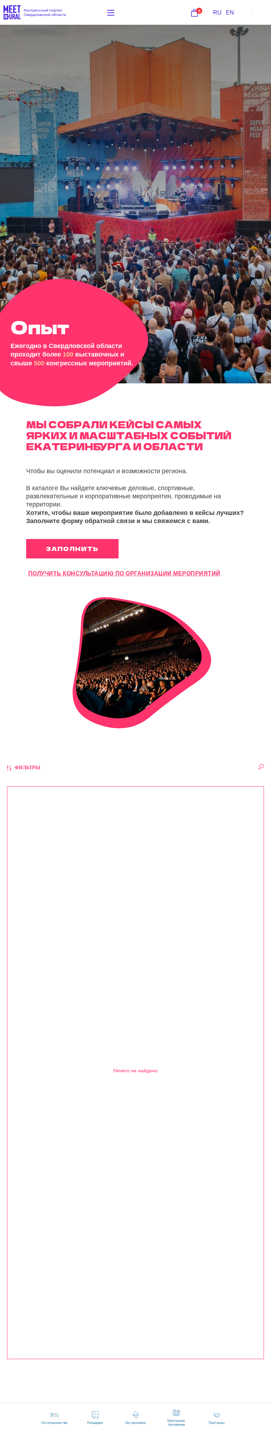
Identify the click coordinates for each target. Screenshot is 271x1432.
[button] (72, 548)
